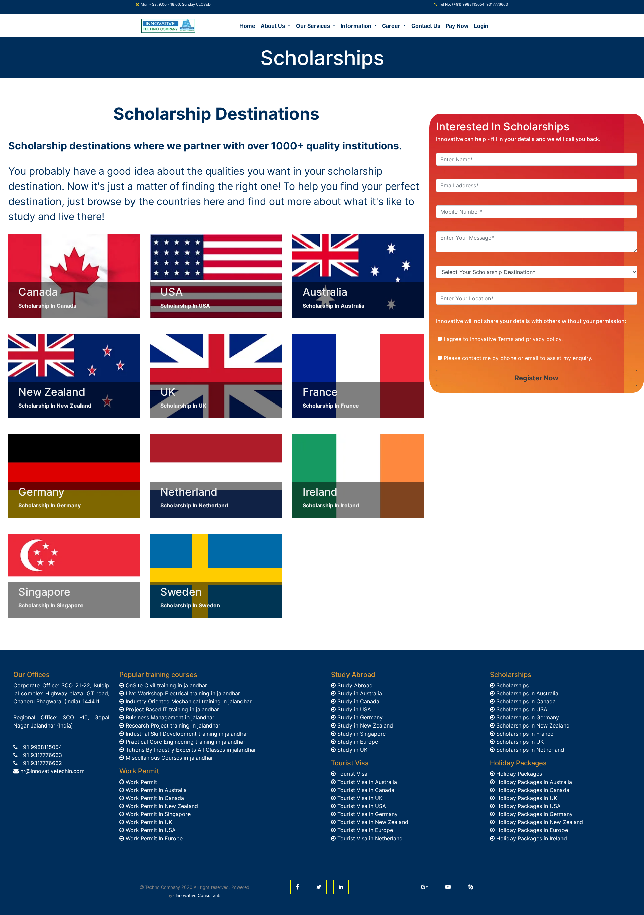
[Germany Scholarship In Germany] (74, 475)
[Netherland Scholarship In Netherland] (216, 475)
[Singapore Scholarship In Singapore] (74, 575)
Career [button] (392, 25)
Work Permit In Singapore (157, 814)
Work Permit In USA (150, 830)
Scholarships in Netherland (529, 749)
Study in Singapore (361, 733)
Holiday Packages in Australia (533, 781)
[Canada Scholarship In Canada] (74, 275)
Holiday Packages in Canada (532, 790)
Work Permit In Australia (155, 790)
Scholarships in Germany (527, 717)
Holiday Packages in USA (528, 806)
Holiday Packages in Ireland (531, 838)
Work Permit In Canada (154, 798)
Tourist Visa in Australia (366, 781)
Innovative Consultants (199, 895)
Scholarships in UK (519, 741)
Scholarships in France (524, 733)
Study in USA (353, 709)
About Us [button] (273, 25)
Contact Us (425, 25)
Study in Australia (359, 693)
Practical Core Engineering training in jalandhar (184, 741)
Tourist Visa (351, 773)
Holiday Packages (518, 773)
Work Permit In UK (148, 822)
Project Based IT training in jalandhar (171, 709)
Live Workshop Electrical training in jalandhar (182, 693)
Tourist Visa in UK (359, 798)
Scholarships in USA (521, 709)
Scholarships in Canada (525, 701)
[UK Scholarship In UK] (216, 375)
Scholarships (512, 685)
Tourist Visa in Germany (367, 814)
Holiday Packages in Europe (531, 830)
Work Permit (140, 781)
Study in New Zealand (364, 725)
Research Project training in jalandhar (172, 725)
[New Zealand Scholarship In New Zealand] (74, 375)
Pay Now (457, 25)
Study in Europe (357, 741)
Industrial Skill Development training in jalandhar (186, 733)
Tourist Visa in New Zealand (372, 822)
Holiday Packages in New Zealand (539, 822)
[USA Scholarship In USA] (216, 275)
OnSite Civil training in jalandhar (165, 685)
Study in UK (351, 749)
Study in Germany (359, 717)
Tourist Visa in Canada (365, 790)
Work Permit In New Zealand (161, 806)
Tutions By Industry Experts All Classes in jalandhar (190, 749)
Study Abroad (354, 685)
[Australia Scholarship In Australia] (358, 275)
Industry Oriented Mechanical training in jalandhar (188, 701)
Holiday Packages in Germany (534, 814)
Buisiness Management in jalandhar (169, 717)
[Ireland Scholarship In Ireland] (358, 475)
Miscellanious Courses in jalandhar (168, 757)
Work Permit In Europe (153, 838)
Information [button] (357, 25)
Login (481, 25)
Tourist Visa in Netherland (369, 838)
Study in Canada (357, 701)
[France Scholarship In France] (358, 375)
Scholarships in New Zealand (532, 725)
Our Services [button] (313, 25)
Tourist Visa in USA (361, 806)
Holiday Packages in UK (526, 798)
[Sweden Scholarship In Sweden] (216, 575)
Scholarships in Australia (526, 693)
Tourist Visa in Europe (364, 830)
